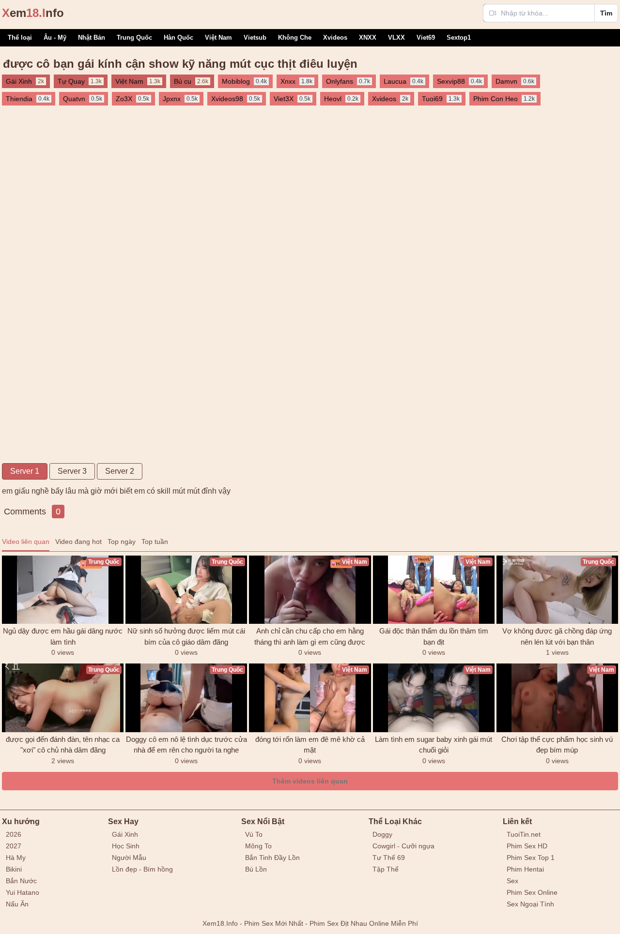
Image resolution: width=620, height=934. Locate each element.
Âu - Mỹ (55, 37)
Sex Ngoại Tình (530, 904)
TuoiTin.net (524, 834)
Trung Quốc (134, 37)
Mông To (258, 846)
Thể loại (20, 37)
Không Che (294, 37)
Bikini (14, 869)
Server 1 (24, 471)
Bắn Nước (21, 881)
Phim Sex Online (532, 892)
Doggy (382, 834)
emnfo (33, 12)
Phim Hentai (525, 869)
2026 (13, 834)
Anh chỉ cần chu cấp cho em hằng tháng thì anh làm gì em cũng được (309, 636)
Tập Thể (385, 869)
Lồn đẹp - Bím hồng (142, 869)
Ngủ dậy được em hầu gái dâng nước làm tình (63, 636)
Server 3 (72, 471)
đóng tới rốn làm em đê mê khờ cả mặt (310, 744)
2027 (13, 846)
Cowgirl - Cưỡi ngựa (403, 846)
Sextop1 (459, 37)
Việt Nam (218, 37)
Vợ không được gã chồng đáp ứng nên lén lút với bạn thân (557, 636)
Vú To (254, 834)
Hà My (16, 857)
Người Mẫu (129, 857)
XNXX (367, 37)
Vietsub (255, 37)
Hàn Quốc (178, 37)
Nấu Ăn (17, 904)
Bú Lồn (256, 869)
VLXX (396, 37)
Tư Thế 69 (388, 857)
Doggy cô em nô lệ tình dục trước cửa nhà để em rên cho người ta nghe (186, 744)
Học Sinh (126, 846)
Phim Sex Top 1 (531, 857)
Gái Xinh (125, 834)
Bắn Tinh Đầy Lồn (272, 857)
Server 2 (119, 471)
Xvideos (335, 37)
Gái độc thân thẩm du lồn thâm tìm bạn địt (433, 636)
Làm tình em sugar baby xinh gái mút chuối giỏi (433, 744)
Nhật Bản (91, 37)
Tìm (606, 13)
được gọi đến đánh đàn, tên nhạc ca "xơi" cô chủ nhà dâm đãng (63, 744)
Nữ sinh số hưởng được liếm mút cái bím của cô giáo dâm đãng (186, 636)
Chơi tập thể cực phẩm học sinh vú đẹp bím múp (557, 744)
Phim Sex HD (527, 846)
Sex (512, 881)
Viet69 (426, 37)
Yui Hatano (22, 892)
